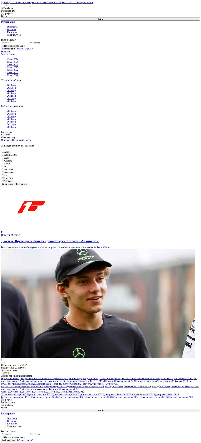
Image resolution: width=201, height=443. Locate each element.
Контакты (12, 32)
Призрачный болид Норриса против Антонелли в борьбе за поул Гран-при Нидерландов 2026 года (50, 378)
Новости (5, 235)
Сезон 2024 (30, 391)
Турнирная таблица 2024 (64, 394)
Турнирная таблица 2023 (90, 394)
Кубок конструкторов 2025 (42, 397)
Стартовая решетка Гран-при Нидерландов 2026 (53, 389)
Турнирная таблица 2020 (166, 394)
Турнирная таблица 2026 (13, 394)
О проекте (12, 27)
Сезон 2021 (66, 391)
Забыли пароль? (25, 48)
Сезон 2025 (18, 391)
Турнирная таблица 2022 (115, 394)
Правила (11, 29)
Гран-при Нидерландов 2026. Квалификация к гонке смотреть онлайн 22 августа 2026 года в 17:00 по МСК (99, 379)
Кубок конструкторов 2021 (152, 397)
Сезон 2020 (78, 391)
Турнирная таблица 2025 (39, 394)
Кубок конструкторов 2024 (69, 397)
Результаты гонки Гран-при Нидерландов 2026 (143, 386)
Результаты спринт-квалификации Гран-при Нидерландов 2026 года (35, 386)
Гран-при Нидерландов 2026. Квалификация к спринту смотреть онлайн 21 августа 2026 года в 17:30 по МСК (62, 383)
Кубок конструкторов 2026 (14, 397)
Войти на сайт (8, 49)
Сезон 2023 (42, 391)
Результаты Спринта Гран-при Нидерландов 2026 (95, 386)
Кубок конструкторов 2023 (97, 397)
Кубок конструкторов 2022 (124, 397)
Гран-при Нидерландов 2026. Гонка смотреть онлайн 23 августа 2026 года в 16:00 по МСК (146, 378)
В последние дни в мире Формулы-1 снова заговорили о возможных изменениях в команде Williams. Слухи (55, 244)
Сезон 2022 (54, 391)
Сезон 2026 (7, 391)
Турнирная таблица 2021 (140, 394)
